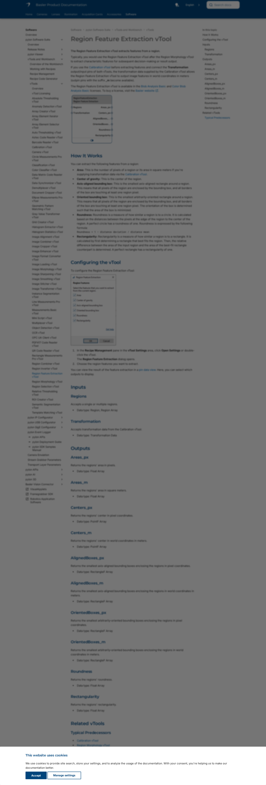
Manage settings (64, 775)
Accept (36, 775)
